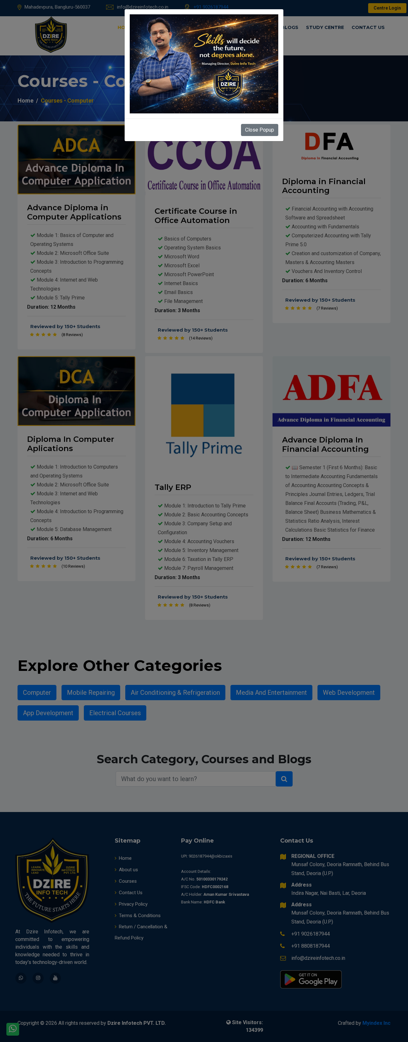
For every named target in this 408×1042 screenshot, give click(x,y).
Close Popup (259, 130)
